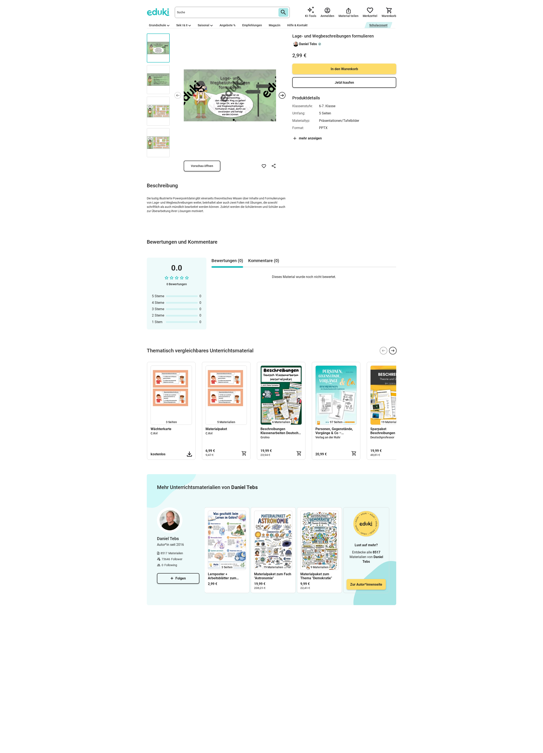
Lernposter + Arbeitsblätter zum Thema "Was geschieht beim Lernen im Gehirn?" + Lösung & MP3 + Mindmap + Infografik (227, 576)
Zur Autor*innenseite (366, 584)
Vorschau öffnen (202, 166)
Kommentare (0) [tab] (263, 260)
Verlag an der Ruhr (327, 437)
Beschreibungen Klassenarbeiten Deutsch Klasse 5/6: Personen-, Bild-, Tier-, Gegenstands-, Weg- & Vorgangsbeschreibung (280, 431)
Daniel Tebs (308, 44)
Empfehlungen (252, 25)
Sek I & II (182, 25)
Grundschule (157, 25)
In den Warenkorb (344, 69)
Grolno (265, 437)
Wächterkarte (161, 429)
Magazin (274, 25)
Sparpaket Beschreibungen (382, 431)
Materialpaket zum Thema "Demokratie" (316, 576)
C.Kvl (154, 433)
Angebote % (227, 25)
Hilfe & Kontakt (297, 25)
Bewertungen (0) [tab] (227, 260)
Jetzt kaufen (344, 83)
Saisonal (203, 25)
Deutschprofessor (382, 437)
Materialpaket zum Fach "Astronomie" (272, 576)
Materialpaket (216, 429)
